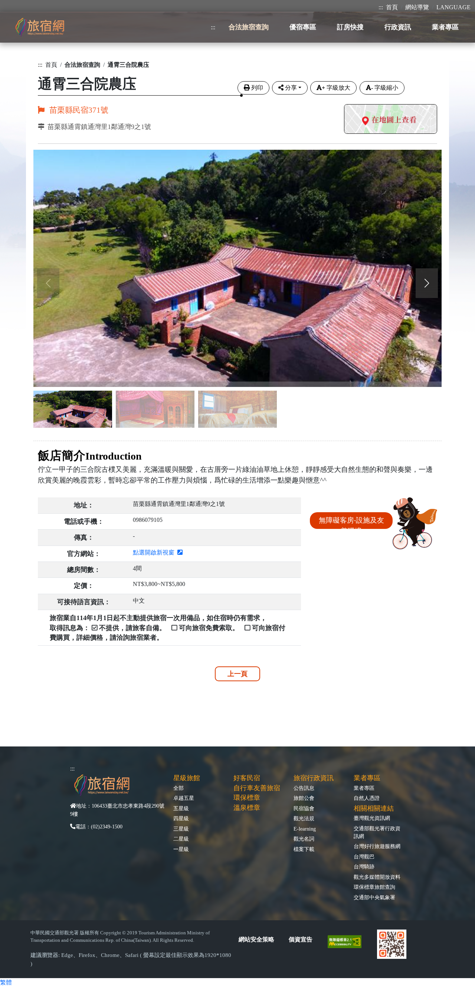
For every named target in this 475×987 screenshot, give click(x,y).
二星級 (181, 839)
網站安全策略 (256, 939)
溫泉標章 (246, 807)
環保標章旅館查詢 (374, 887)
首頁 (392, 7)
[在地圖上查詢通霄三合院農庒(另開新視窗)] (390, 120)
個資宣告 (300, 939)
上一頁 (237, 674)
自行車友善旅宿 (256, 788)
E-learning (305, 829)
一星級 (181, 849)
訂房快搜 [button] (350, 27)
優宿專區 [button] (302, 27)
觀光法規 (304, 818)
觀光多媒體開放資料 (377, 877)
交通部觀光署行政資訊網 (377, 832)
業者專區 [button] (445, 27)
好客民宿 (246, 778)
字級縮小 (384, 88)
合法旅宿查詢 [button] (249, 27)
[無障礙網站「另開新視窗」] (347, 941)
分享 (291, 88)
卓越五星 (183, 798)
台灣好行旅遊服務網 (377, 846)
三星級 (181, 829)
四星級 (181, 818)
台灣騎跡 (364, 867)
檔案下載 (304, 849)
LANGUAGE (453, 7)
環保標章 (246, 797)
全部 (178, 788)
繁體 (6, 982)
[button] (427, 283)
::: (381, 7)
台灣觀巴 (364, 857)
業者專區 (364, 788)
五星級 (181, 808)
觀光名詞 (304, 839)
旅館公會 (304, 798)
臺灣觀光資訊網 (372, 818)
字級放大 (336, 88)
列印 (257, 88)
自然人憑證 (367, 798)
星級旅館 (186, 778)
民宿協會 (304, 808)
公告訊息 (304, 788)
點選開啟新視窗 (155, 552)
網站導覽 (417, 7)
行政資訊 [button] (397, 27)
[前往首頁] (39, 27)
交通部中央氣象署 (374, 897)
